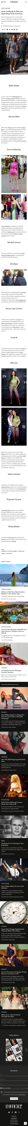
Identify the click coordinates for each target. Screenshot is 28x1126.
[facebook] (5, 29)
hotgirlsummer (12, 551)
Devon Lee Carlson (6, 323)
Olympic (10, 127)
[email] (2, 29)
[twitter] (12, 29)
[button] (26, 1050)
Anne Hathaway (5, 226)
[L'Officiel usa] (14, 2)
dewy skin (11, 537)
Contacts (14, 1116)
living (3, 553)
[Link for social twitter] (9, 1112)
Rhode (14, 541)
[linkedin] (10, 29)
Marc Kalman (11, 98)
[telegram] (17, 29)
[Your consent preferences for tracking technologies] (25, 1123)
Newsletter (14, 1118)
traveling (21, 551)
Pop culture (5, 8)
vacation (9, 553)
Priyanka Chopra (6, 510)
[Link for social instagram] (15, 1112)
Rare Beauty (22, 489)
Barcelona (16, 327)
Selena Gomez (5, 487)
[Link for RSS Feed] (19, 1112)
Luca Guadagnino (21, 300)
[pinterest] (7, 29)
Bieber (3, 539)
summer (23, 141)
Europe (18, 319)
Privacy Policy (22, 1094)
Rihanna (3, 454)
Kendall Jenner (10, 255)
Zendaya (23, 292)
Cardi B (23, 348)
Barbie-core (10, 232)
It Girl (14, 321)
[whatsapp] (14, 29)
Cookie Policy (14, 1123)
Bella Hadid (16, 96)
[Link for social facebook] (12, 1112)
